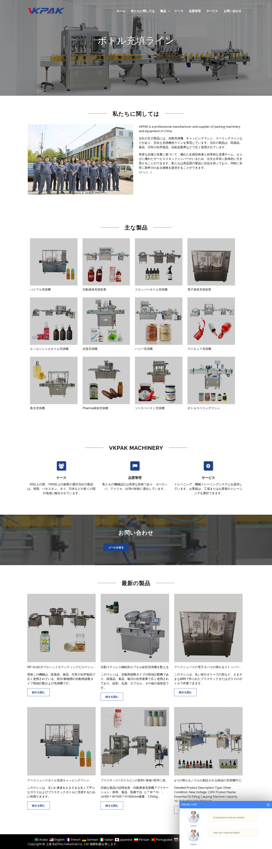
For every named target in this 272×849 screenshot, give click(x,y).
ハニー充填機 (144, 349)
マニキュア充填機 (199, 349)
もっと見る (136, 56)
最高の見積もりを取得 (149, 547)
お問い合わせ (232, 11)
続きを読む (38, 692)
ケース (178, 11)
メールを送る (116, 547)
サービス (212, 11)
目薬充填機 (90, 349)
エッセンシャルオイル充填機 (49, 349)
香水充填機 (37, 408)
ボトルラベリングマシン (203, 408)
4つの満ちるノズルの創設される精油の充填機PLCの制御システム (208, 780)
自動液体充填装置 (94, 289)
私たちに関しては (143, 11)
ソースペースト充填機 (149, 408)
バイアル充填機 (40, 289)
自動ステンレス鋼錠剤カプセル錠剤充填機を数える (135, 667)
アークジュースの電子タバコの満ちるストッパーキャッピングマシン (208, 667)
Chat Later (243, 840)
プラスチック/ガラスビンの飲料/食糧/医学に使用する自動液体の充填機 (135, 780)
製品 (163, 11)
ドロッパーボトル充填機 (151, 289)
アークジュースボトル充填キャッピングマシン (58, 780)
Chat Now (225, 839)
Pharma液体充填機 (95, 408)
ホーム (121, 11)
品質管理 (195, 11)
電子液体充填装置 (199, 289)
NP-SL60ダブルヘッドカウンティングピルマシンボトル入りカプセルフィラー (61, 667)
